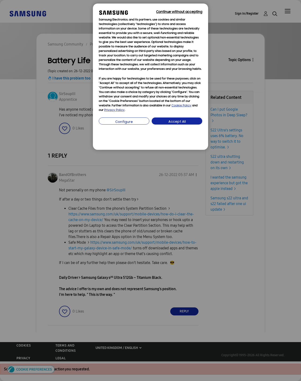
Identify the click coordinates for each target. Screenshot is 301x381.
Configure (124, 122)
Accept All (177, 122)
